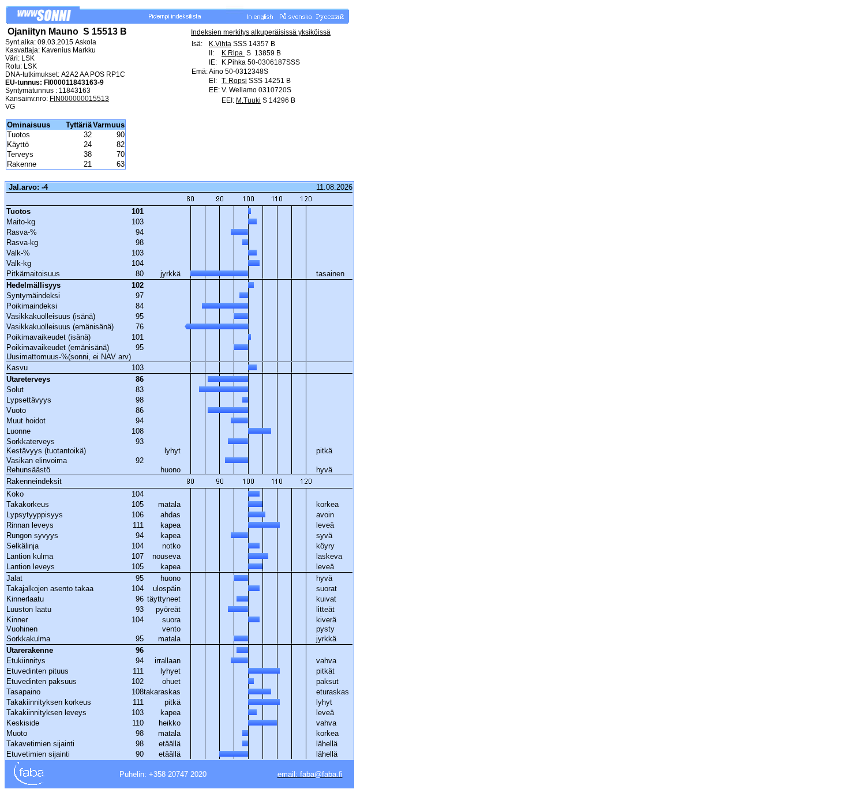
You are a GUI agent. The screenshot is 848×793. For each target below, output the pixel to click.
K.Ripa (233, 53)
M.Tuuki (248, 100)
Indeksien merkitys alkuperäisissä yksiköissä (261, 32)
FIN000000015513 (79, 99)
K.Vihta (220, 44)
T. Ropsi (234, 81)
